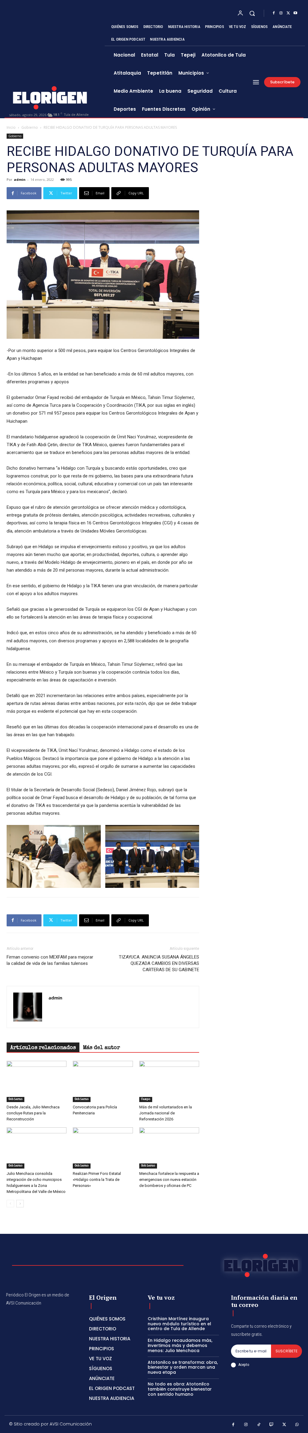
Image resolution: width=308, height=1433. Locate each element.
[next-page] (20, 1203)
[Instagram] (281, 13)
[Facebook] (273, 13)
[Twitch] (272, 1425)
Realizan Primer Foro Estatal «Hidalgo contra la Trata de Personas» (97, 1179)
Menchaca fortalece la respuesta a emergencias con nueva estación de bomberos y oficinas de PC (169, 1179)
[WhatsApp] (297, 1425)
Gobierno (29, 127)
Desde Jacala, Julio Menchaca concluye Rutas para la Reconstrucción (33, 1113)
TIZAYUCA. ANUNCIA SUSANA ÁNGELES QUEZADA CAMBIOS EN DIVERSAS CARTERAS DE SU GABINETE (159, 963)
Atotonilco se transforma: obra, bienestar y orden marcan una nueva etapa (183, 1367)
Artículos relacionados (43, 1048)
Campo (145, 1099)
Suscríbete (286, 1351)
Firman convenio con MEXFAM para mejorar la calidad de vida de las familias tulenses (50, 960)
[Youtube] (295, 13)
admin (20, 179)
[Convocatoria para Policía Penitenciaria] (103, 1081)
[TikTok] (259, 1425)
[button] (252, 13)
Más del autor (101, 1048)
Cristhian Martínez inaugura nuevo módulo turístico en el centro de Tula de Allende (179, 1324)
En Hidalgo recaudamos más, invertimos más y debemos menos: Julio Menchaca (180, 1345)
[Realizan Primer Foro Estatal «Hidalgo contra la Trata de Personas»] (103, 1148)
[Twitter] (288, 13)
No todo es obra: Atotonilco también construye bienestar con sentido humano (180, 1389)
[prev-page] (10, 1203)
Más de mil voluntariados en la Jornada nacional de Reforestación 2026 (165, 1113)
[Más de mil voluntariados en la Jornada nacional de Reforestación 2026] (169, 1081)
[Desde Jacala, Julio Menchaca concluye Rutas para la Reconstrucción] (36, 1081)
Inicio (11, 127)
